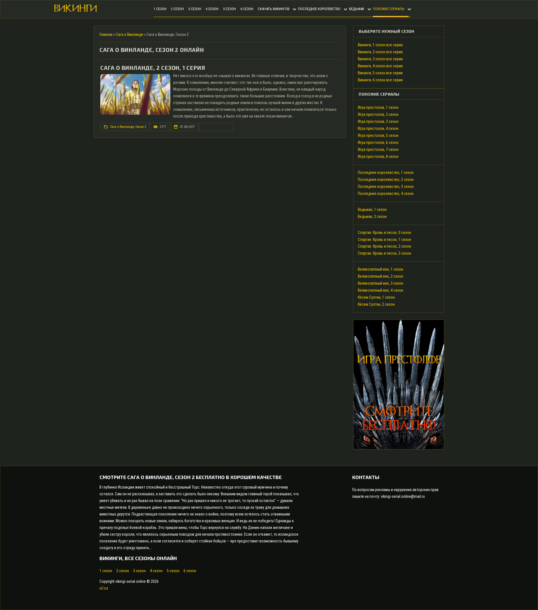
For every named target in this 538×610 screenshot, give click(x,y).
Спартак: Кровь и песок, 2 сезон (384, 246)
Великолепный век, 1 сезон (380, 269)
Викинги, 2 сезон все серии (380, 52)
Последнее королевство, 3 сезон (386, 186)
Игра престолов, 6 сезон (378, 142)
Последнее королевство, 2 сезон (386, 179)
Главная (105, 34)
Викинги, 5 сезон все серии (380, 73)
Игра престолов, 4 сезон (378, 128)
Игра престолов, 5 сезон (378, 135)
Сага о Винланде (129, 34)
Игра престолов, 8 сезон (378, 156)
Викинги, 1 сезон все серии (380, 45)
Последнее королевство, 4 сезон (386, 193)
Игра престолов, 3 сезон (378, 121)
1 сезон (105, 570)
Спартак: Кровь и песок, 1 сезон (384, 239)
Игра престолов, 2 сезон (378, 114)
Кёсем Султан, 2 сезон (376, 304)
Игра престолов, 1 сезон (378, 107)
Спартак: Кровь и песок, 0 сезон (384, 232)
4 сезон (156, 570)
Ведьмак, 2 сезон (372, 216)
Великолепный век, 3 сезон (380, 283)
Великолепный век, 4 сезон (380, 290)
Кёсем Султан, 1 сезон (376, 297)
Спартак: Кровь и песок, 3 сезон (384, 253)
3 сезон (139, 570)
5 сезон (173, 570)
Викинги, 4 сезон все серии (380, 66)
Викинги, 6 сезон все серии (380, 80)
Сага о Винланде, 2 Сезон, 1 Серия (152, 67)
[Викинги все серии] (75, 10)
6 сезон (190, 570)
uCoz (103, 588)
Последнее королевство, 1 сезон (386, 172)
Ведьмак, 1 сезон (372, 209)
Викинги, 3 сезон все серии (380, 59)
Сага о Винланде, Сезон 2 (128, 127)
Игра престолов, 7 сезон (378, 149)
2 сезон (122, 570)
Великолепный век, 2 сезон (380, 276)
